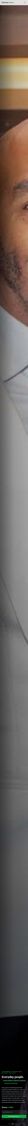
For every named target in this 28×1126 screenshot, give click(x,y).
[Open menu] (24, 2)
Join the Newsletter (13, 1116)
